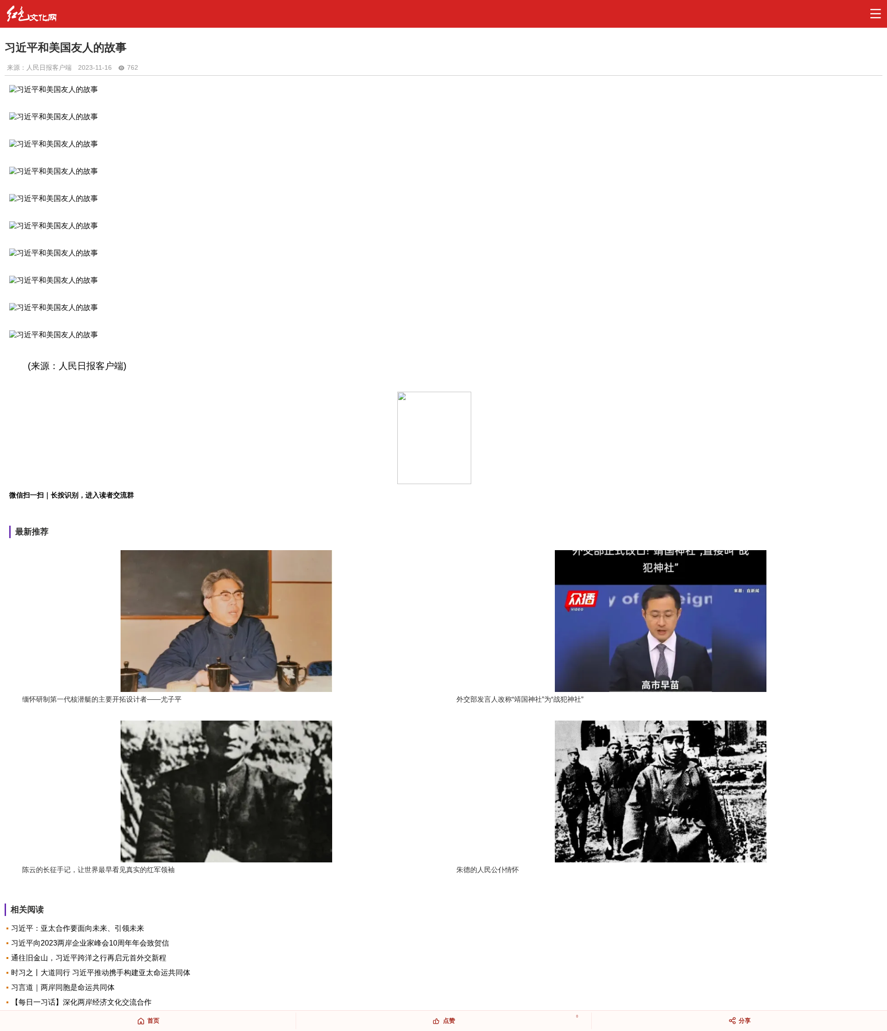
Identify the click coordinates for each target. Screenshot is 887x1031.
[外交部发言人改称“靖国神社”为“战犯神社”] (661, 622)
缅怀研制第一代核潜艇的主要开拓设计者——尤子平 (102, 699)
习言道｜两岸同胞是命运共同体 (63, 987)
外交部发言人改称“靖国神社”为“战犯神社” (519, 699)
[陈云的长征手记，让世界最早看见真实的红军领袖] (226, 792)
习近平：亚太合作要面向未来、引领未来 (77, 928)
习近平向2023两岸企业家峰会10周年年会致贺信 (90, 943)
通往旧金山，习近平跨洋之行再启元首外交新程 (88, 958)
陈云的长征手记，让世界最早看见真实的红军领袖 (98, 869)
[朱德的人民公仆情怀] (661, 792)
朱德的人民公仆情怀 (487, 869)
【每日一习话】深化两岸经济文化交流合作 (81, 1002)
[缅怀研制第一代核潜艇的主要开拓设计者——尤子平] (226, 622)
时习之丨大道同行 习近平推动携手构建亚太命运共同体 (100, 972)
